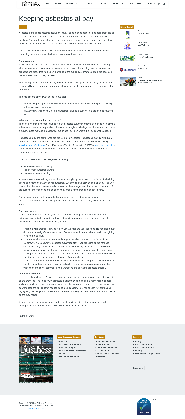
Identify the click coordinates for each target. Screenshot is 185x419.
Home (48, 4)
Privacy (61, 354)
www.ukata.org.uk (103, 145)
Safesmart (142, 69)
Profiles (118, 4)
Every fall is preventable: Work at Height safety (151, 81)
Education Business (105, 342)
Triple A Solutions (145, 57)
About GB (62, 342)
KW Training (143, 45)
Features (71, 4)
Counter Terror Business (107, 354)
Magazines (88, 4)
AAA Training (144, 33)
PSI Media (100, 357)
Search (151, 4)
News (58, 4)
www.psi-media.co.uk (36, 408)
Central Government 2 (143, 348)
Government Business (106, 348)
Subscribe (136, 4)
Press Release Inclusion (69, 345)
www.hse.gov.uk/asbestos (32, 145)
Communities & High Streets (146, 354)
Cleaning (137, 351)
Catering (137, 342)
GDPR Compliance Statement (72, 351)
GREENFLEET (102, 351)
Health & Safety (26, 316)
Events (102, 4)
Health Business (103, 345)
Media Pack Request (67, 348)
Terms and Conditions (68, 357)
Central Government (142, 345)
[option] (36, 359)
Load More (138, 368)
